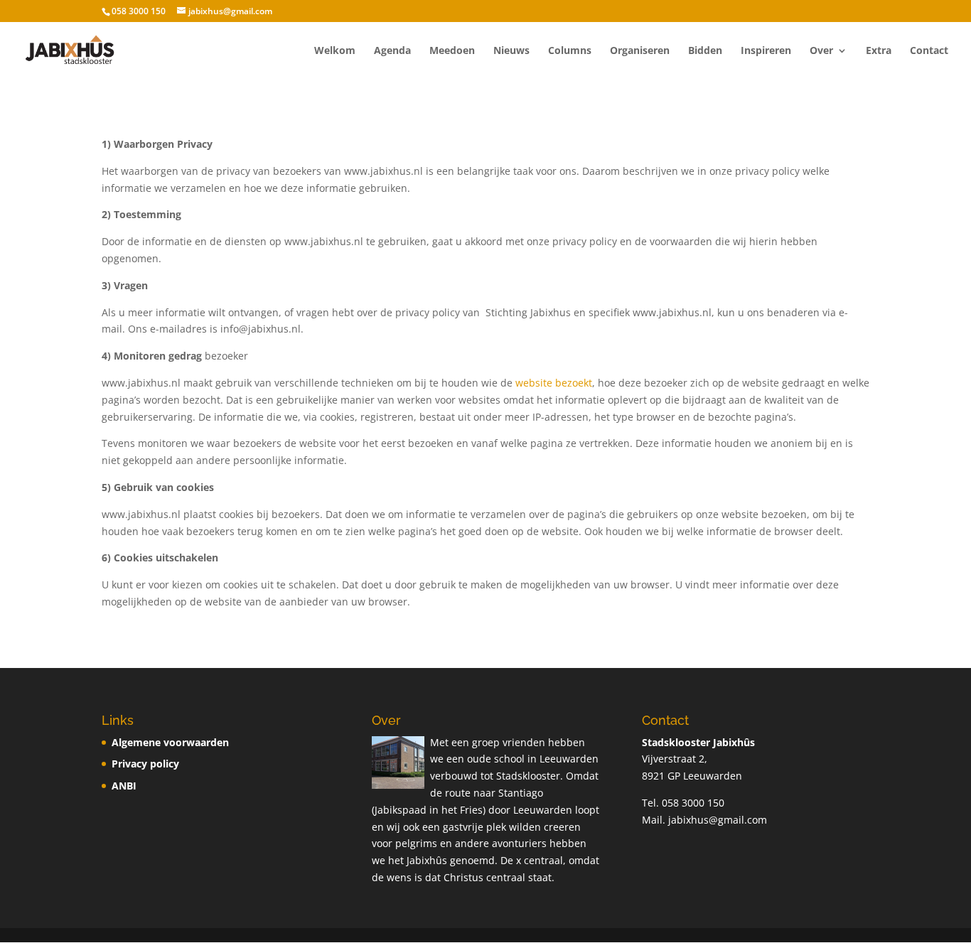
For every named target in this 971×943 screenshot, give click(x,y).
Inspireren (766, 51)
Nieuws (511, 51)
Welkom (334, 51)
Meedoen (452, 51)
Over (821, 51)
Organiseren (640, 51)
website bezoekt (553, 382)
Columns (569, 51)
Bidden (705, 51)
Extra (878, 51)
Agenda (392, 51)
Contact (929, 51)
